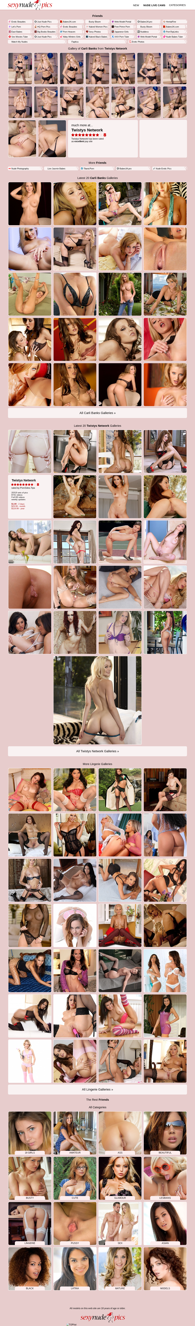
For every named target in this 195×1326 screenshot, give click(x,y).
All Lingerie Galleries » (97, 1089)
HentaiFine (171, 21)
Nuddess (144, 31)
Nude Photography (20, 168)
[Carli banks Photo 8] (46, 102)
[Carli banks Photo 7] (20, 102)
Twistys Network (115, 48)
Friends (97, 15)
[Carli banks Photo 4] (123, 68)
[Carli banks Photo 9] (72, 102)
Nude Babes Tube (174, 37)
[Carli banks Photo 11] (123, 102)
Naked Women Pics (98, 26)
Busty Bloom (95, 21)
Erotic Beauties (18, 21)
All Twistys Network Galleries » (97, 751)
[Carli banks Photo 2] (72, 68)
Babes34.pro (146, 21)
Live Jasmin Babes (56, 168)
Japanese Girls (121, 31)
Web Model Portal (122, 21)
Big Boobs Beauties (46, 31)
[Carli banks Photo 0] (20, 68)
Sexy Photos (95, 31)
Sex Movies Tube (19, 37)
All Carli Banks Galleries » (98, 413)
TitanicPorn (89, 168)
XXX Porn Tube (121, 37)
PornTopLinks (172, 31)
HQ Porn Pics (43, 26)
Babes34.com (69, 21)
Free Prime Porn (122, 26)
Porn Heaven (69, 31)
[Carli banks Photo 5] (149, 68)
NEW (136, 5)
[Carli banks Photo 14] (22, 138)
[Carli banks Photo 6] (175, 68)
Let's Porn (16, 26)
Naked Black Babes (98, 37)
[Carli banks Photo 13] (175, 102)
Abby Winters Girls (72, 37)
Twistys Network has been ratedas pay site (87, 133)
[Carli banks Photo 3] (98, 68)
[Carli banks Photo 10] (98, 102)
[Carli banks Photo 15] (52, 138)
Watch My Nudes (19, 42)
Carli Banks (89, 48)
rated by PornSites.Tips (23, 494)
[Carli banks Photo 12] (149, 102)
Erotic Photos (138, 42)
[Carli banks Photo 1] (46, 68)
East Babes (16, 31)
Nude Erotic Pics (163, 168)
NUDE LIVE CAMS (154, 5)
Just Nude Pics (44, 21)
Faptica (75, 42)
